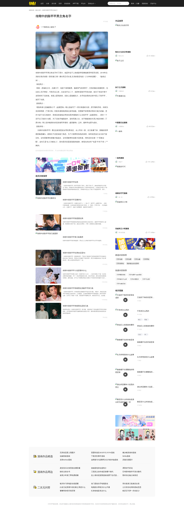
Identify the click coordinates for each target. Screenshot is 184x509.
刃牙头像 (137, 259)
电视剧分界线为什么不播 (100, 487)
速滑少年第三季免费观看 (69, 475)
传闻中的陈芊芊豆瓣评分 (72, 199)
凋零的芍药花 (127, 468)
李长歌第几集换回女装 (130, 483)
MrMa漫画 (126, 456)
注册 (137, 3)
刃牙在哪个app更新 (135, 274)
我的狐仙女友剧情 (133, 263)
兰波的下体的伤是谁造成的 (147, 297)
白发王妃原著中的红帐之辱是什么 (72, 487)
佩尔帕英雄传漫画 (129, 452)
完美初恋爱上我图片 (67, 452)
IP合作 (83, 3)
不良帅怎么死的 (143, 311)
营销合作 (91, 3)
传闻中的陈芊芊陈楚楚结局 (73, 218)
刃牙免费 (128, 259)
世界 (60, 3)
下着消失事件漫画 (98, 456)
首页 (42, 3)
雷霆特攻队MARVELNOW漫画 (102, 452)
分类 (47, 3)
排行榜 (54, 3)
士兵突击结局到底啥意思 (131, 487)
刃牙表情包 (120, 263)
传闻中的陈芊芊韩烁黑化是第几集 (75, 306)
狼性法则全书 (65, 472)
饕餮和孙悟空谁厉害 (67, 491)
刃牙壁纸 (146, 259)
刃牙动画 (119, 259)
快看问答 (31, 10)
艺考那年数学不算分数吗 (131, 472)
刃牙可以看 (146, 279)
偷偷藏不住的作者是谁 (145, 342)
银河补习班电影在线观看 (69, 483)
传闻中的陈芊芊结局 (70, 182)
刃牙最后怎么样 (121, 279)
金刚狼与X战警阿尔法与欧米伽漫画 (104, 460)
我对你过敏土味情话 (130, 475)
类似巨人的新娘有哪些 (145, 326)
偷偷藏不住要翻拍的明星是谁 (148, 372)
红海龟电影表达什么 (98, 491)
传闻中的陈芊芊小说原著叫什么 (75, 270)
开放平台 (153, 3)
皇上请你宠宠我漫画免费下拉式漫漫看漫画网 (105, 475)
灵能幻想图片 (127, 460)
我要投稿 (145, 3)
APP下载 (76, 3)
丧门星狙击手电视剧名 (99, 483)
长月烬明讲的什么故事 (145, 357)
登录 (132, 3)
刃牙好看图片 (134, 279)
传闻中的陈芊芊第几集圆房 (73, 237)
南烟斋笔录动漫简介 (98, 468)
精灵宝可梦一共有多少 (130, 491)
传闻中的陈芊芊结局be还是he (74, 252)
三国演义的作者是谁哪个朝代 (102, 472)
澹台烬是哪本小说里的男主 (147, 387)
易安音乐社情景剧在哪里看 (70, 468)
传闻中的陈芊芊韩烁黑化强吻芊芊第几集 (78, 288)
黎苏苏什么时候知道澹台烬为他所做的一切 (153, 401)
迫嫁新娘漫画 (65, 456)
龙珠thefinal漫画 (66, 460)
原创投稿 (67, 3)
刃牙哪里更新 (120, 274)
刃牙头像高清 (120, 283)
